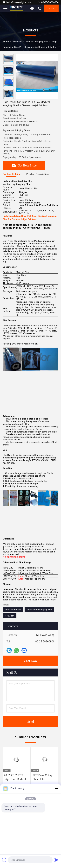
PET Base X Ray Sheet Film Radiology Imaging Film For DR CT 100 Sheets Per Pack (44, 777)
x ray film (9, 615)
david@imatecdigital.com (18, 2)
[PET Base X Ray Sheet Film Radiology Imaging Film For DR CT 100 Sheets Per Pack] (45, 759)
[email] (24, 650)
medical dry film (13, 609)
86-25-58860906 (50, 2)
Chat (51, 8)
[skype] (9, 650)
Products (17, 41)
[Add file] (4, 859)
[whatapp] (16, 650)
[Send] (56, 859)
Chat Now (30, 661)
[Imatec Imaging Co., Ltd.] (16, 8)
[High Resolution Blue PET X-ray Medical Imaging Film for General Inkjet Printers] (37, 76)
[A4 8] (16, 759)
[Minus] (56, 788)
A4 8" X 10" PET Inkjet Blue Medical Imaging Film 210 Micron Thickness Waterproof (15, 777)
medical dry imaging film (39, 609)
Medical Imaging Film (37, 41)
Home (6, 41)
